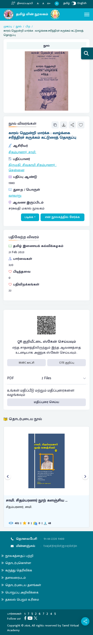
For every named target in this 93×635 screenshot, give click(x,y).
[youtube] (31, 618)
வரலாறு (15, 196)
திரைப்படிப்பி (24, 3)
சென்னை (16, 170)
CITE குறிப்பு (66, 362)
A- (38, 4)
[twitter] (36, 618)
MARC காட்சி (26, 362)
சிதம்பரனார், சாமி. (22, 152)
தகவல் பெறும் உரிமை (22, 599)
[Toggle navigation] (86, 14)
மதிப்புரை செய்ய (46, 402)
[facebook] (26, 618)
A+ (49, 4)
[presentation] (8, 477)
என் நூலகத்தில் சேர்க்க (62, 217)
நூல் (19, 26)
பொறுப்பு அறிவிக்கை (21, 592)
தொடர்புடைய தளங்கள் (23, 585)
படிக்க (29, 217)
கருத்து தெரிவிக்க (18, 570)
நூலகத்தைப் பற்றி (19, 555)
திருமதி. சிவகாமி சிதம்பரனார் (32, 165)
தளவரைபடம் (15, 577)
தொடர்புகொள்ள (18, 562)
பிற (28, 26)
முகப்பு (8, 26)
